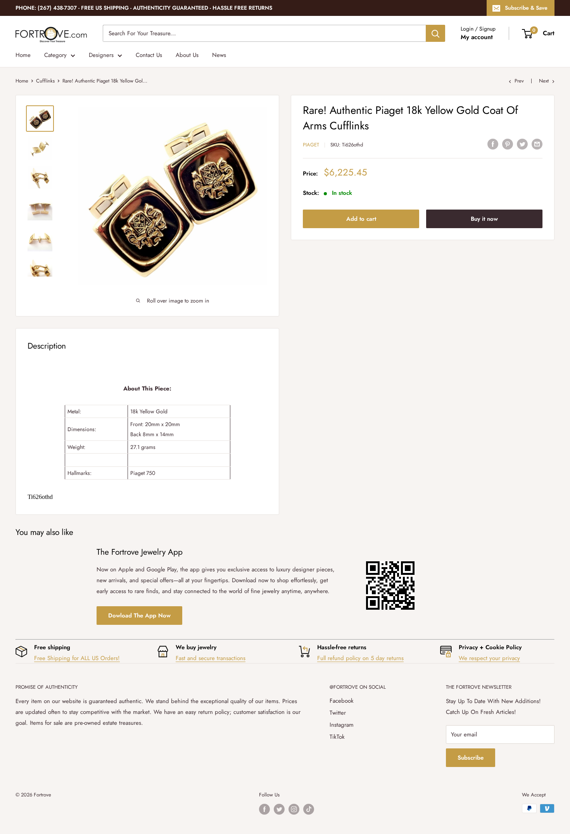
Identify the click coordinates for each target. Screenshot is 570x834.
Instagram (342, 725)
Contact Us (149, 55)
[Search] (435, 33)
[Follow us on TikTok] (308, 809)
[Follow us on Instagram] (293, 809)
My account (477, 37)
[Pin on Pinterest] (507, 144)
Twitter (338, 712)
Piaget (311, 144)
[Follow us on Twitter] (279, 809)
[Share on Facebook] (492, 144)
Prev (519, 80)
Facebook (342, 700)
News (219, 55)
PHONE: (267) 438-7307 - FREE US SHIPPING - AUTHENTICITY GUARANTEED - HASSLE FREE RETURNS (144, 8)
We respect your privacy (489, 658)
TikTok (337, 737)
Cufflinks (45, 80)
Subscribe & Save (526, 8)
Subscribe (471, 757)
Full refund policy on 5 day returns (360, 658)
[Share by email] (537, 144)
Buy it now (484, 218)
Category (55, 55)
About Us (187, 55)
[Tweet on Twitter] (522, 144)
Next (544, 80)
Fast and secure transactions (210, 658)
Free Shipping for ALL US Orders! (77, 658)
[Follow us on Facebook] (264, 809)
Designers (101, 55)
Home (23, 55)
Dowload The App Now (139, 615)
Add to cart (361, 218)
